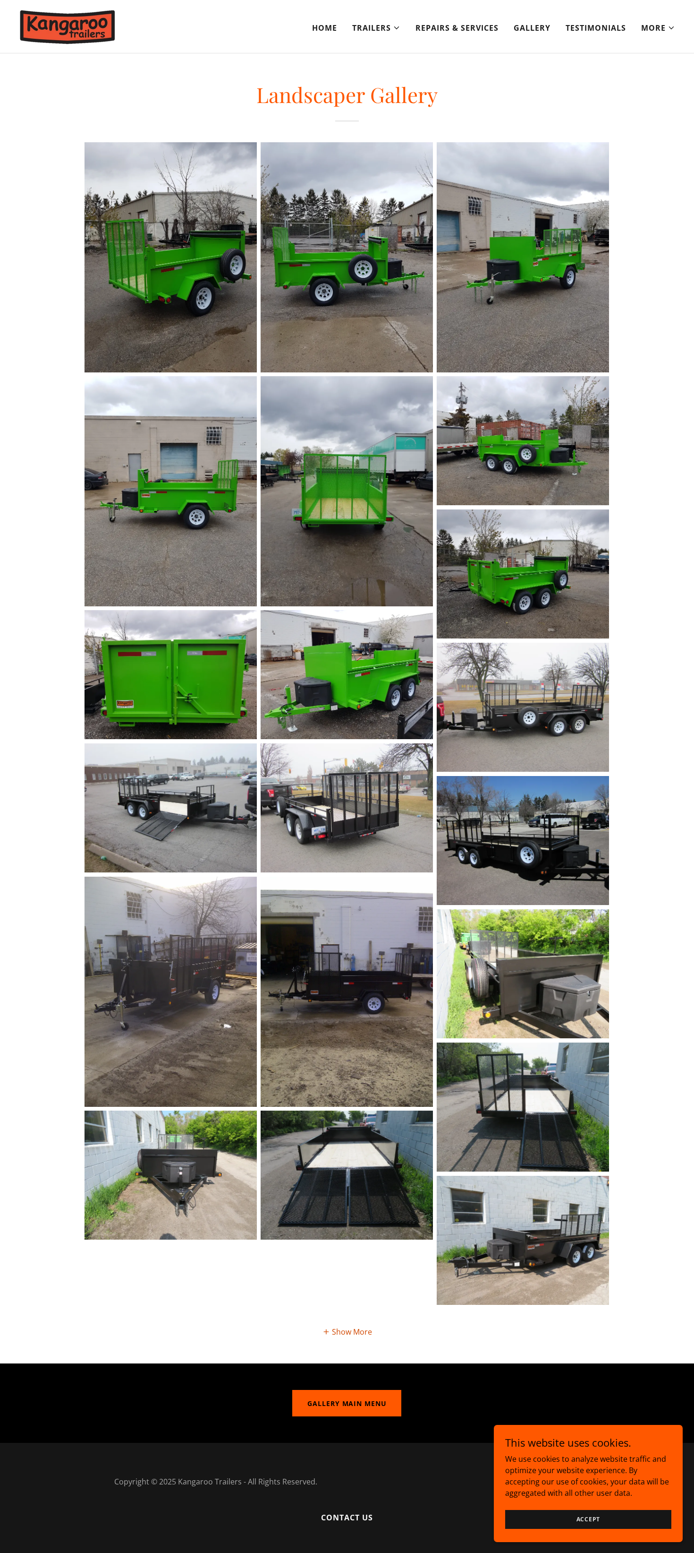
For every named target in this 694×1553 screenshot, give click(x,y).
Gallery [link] (532, 28)
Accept (588, 1519)
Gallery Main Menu (346, 1403)
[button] (376, 28)
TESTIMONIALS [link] (596, 28)
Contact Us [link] (347, 1517)
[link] (67, 25)
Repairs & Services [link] (457, 28)
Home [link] (324, 28)
